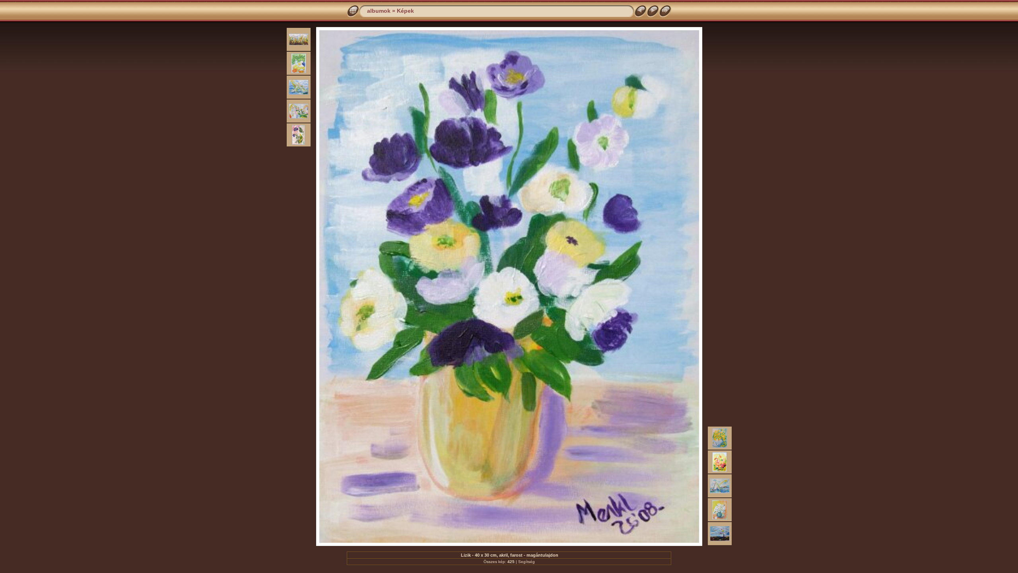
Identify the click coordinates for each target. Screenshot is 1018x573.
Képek (405, 11)
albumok (378, 11)
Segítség (526, 561)
